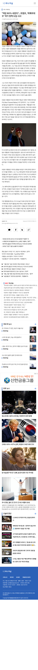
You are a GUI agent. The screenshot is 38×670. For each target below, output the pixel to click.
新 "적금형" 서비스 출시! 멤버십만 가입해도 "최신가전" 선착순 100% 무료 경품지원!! (21, 297)
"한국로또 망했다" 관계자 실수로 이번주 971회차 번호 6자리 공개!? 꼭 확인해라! (21, 285)
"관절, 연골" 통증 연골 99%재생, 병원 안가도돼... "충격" (18, 274)
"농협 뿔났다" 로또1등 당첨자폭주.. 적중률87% (14, 259)
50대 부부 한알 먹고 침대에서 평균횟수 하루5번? (17, 290)
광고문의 (18, 577)
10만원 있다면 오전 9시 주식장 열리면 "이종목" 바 (16, 239)
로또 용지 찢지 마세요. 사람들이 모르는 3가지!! (16, 295)
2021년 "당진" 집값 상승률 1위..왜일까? (13, 246)
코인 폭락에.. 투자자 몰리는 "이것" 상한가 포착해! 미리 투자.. (19, 300)
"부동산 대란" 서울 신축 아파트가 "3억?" (14, 307)
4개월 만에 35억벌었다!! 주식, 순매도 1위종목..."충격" (17, 241)
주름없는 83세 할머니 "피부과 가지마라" (12, 256)
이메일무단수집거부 (26, 577)
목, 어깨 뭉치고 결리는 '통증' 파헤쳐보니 (14, 312)
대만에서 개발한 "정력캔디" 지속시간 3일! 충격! (16, 315)
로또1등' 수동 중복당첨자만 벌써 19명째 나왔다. (16, 317)
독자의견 (11, 577)
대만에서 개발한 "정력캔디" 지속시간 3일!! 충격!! (16, 293)
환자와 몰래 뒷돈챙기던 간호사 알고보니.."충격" (16, 271)
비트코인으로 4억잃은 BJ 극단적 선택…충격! (15, 310)
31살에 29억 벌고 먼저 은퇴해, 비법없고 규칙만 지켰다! (18, 288)
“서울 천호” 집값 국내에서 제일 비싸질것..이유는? (17, 264)
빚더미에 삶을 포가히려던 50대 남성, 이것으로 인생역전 (17, 244)
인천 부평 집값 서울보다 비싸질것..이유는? (15, 269)
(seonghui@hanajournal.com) (10, 223)
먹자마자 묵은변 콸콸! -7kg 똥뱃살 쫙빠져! (13, 254)
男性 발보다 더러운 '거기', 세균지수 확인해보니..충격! (16, 251)
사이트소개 (5, 577)
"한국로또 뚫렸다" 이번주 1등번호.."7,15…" (15, 305)
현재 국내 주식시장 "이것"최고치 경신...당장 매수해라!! (18, 302)
